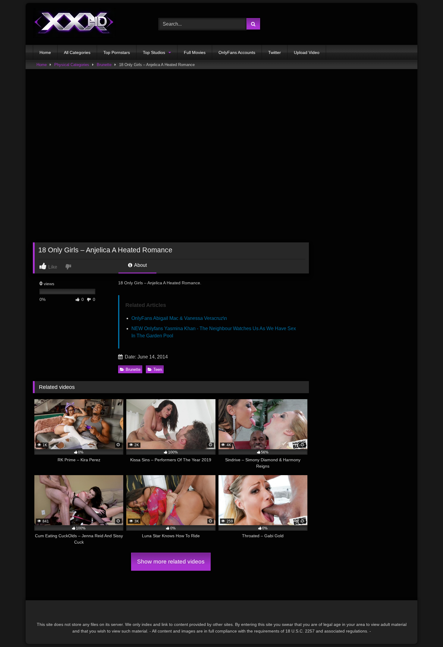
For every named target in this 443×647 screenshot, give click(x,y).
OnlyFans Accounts (236, 52)
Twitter (274, 52)
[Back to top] (424, 629)
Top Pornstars (116, 52)
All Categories (77, 52)
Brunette (104, 64)
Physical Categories (71, 64)
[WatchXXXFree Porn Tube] (74, 24)
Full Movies (195, 52)
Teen (157, 369)
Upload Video (306, 52)
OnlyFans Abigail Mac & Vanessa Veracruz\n (179, 318)
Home (45, 52)
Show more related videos (171, 561)
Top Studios (154, 52)
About (140, 265)
